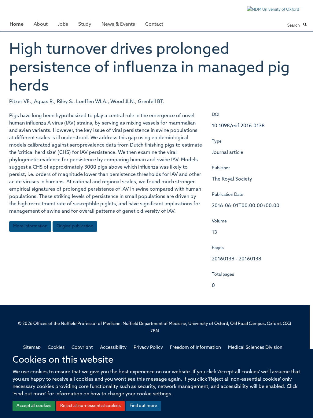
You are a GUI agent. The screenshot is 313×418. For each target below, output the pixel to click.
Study (84, 24)
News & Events (118, 24)
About (41, 24)
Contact (154, 24)
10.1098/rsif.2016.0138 (238, 126)
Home (16, 24)
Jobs (63, 24)
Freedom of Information (195, 347)
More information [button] (30, 226)
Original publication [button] (75, 226)
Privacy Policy (148, 347)
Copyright (82, 347)
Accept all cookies (34, 406)
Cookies (56, 347)
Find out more (143, 406)
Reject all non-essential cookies (90, 406)
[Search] (304, 25)
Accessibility (113, 347)
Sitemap (32, 347)
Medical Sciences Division (255, 347)
